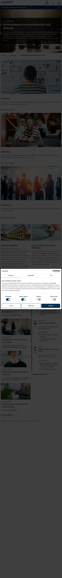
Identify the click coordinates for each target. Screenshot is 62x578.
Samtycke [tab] (10, 275)
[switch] (23, 299)
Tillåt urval (31, 305)
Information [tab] (31, 275)
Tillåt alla (50, 305)
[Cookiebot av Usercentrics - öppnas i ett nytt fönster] (53, 271)
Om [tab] (51, 275)
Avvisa (11, 305)
